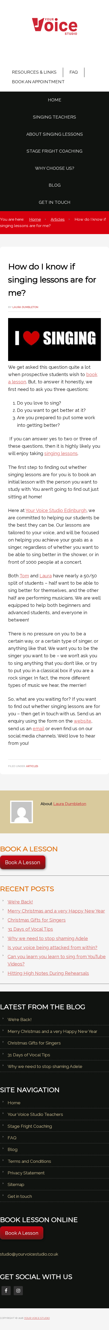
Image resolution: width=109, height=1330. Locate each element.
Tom (24, 575)
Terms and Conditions (29, 1161)
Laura (46, 575)
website (82, 721)
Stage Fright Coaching (30, 1126)
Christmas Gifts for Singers (37, 920)
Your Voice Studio (55, 29)
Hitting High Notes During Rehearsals (48, 973)
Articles (32, 766)
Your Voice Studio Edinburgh (56, 510)
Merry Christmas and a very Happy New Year (56, 911)
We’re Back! (20, 901)
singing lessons (61, 453)
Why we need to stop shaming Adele (48, 938)
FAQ (12, 1137)
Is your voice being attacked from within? (52, 947)
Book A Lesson (22, 862)
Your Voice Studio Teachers (35, 1114)
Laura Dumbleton (69, 803)
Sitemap (16, 1184)
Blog (12, 1149)
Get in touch (20, 1196)
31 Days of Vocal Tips (30, 929)
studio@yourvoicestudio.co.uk (29, 1254)
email (38, 728)
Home (14, 1102)
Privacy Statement (26, 1172)
